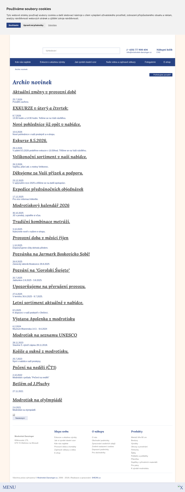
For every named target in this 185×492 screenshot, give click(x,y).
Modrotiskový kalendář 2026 (41, 205)
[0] (156, 50)
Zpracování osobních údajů (103, 443)
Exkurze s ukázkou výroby (52, 62)
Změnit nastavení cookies (103, 446)
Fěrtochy (135, 450)
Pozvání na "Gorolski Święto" (41, 270)
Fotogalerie (150, 62)
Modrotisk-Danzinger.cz (47, 478)
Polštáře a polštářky (139, 456)
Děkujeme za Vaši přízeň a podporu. (48, 173)
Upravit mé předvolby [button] (33, 25)
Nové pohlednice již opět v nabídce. (47, 124)
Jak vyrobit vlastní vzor (85, 62)
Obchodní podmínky (100, 440)
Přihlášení (137, 39)
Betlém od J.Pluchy (31, 383)
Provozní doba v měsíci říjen (41, 237)
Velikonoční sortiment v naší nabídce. (50, 156)
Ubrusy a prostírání (139, 447)
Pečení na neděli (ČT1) (34, 367)
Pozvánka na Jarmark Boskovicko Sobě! (51, 254)
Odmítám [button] (52, 25)
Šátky (133, 453)
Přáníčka (135, 459)
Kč (164, 50)
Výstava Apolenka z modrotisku (44, 319)
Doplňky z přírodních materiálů (144, 462)
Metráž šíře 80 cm (139, 437)
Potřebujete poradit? (162, 75)
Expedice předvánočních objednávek (48, 189)
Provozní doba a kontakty (65, 447)
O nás (94, 437)
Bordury (134, 440)
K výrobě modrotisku (140, 468)
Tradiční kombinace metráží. (41, 221)
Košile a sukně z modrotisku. (41, 351)
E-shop (167, 62)
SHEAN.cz (96, 478)
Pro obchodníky (98, 452)
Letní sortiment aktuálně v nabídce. (48, 302)
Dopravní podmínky (100, 449)
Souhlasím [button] (14, 25)
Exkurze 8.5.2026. (30, 140)
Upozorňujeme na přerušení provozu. (49, 286)
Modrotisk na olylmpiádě (37, 400)
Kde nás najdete (23, 62)
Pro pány (135, 465)
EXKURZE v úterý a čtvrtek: (40, 108)
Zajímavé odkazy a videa (65, 450)
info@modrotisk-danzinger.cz (139, 52)
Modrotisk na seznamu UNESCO (45, 335)
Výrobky (134, 443)
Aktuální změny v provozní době (44, 92)
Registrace (149, 39)
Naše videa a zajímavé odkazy (121, 62)
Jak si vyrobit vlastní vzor (65, 440)
